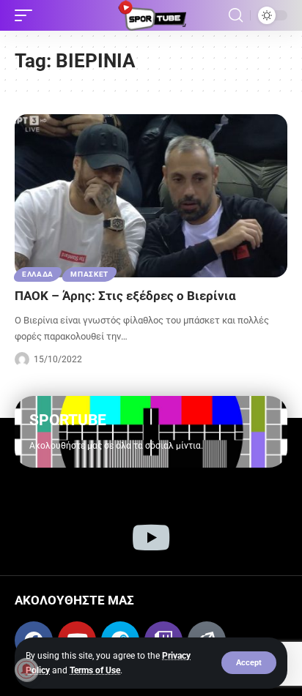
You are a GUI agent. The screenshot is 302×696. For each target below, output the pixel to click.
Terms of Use (95, 670)
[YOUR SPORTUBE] (151, 15)
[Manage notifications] (26, 669)
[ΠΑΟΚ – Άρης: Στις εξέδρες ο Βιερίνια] (151, 195)
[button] (248, 662)
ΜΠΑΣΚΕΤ (89, 274)
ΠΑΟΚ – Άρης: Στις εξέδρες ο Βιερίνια (125, 295)
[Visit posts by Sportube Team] (22, 359)
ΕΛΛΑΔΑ (38, 274)
